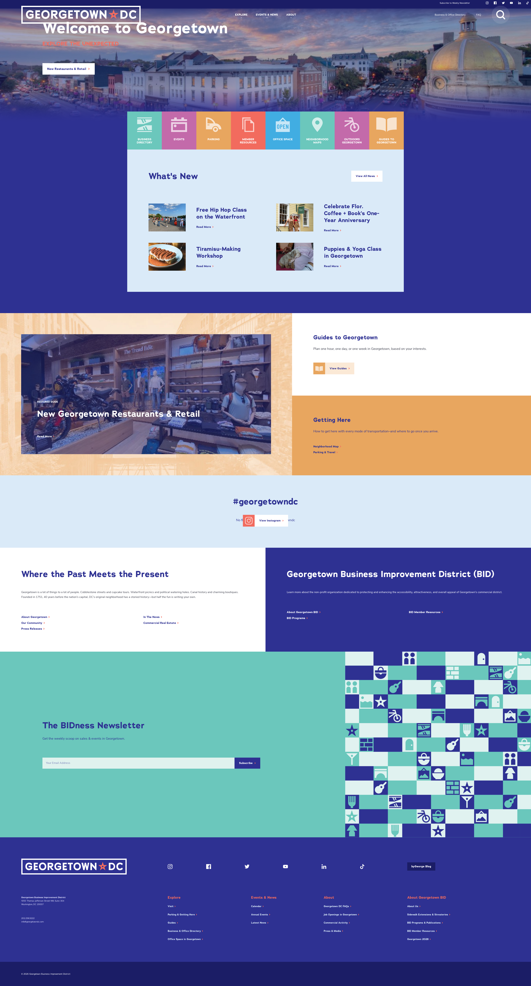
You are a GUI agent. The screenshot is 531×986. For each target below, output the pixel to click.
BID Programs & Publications (424, 922)
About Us (412, 906)
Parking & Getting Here (181, 914)
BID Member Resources (424, 612)
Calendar (256, 906)
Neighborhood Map (326, 446)
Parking (214, 139)
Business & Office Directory (450, 14)
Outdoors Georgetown (352, 140)
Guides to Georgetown (386, 140)
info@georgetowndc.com (32, 921)
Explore (241, 15)
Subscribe (246, 763)
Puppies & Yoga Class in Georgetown (353, 252)
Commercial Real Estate (159, 623)
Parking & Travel (324, 452)
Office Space (283, 139)
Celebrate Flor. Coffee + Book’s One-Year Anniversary (351, 213)
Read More (203, 227)
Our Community (31, 623)
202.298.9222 (28, 918)
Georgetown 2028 (418, 939)
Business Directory (144, 140)
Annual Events (259, 914)
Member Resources (248, 140)
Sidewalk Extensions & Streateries (427, 914)
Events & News (267, 15)
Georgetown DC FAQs (336, 906)
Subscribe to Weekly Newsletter (455, 3)
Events (179, 139)
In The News (151, 617)
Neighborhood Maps (317, 140)
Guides (172, 922)
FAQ (478, 14)
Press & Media (332, 931)
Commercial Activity (336, 922)
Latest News (258, 922)
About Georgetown (34, 617)
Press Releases (31, 628)
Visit (170, 906)
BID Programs (296, 618)
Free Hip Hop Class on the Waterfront (221, 213)
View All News (365, 176)
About (291, 15)
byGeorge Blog (421, 866)
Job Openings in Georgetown (340, 914)
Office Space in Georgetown (184, 939)
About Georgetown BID (302, 612)
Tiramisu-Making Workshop (218, 252)
